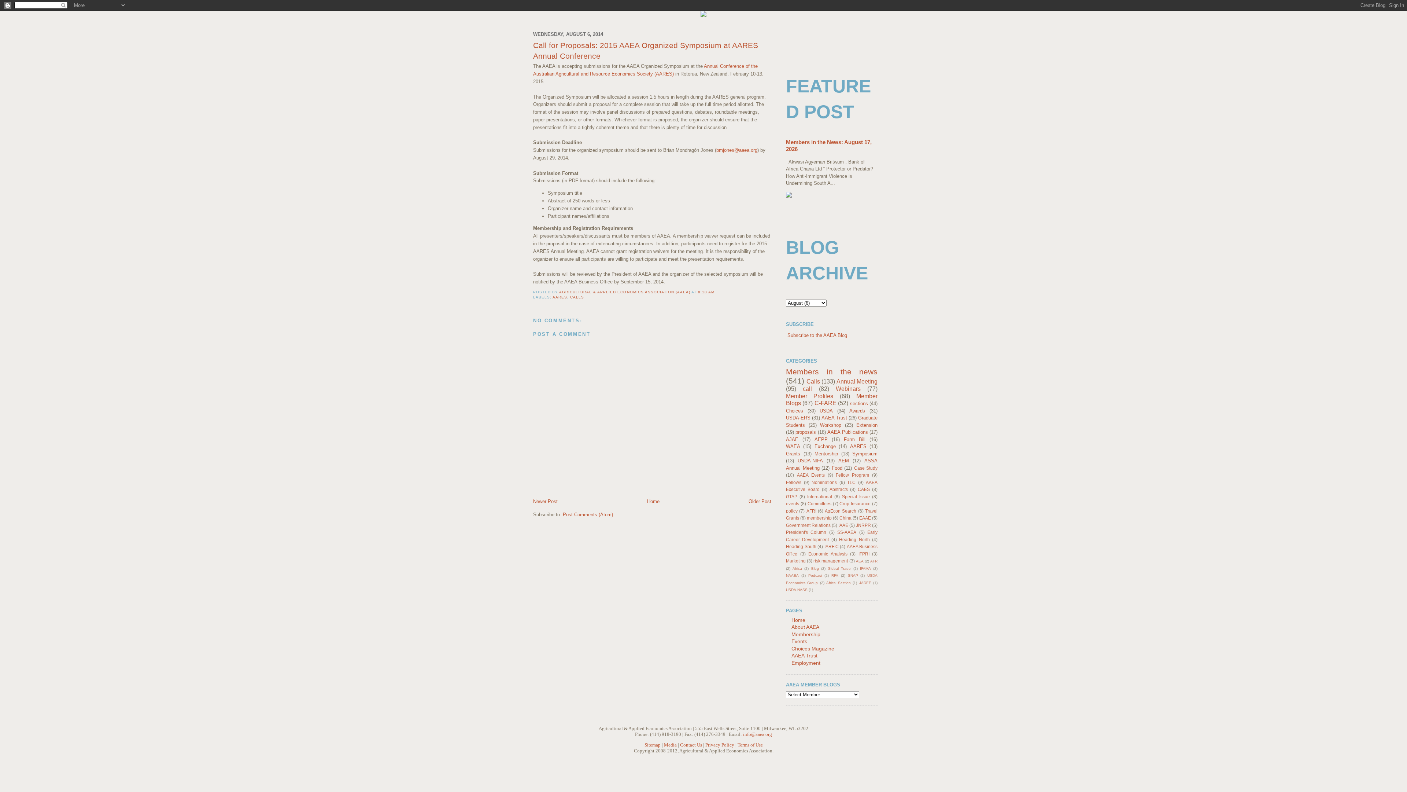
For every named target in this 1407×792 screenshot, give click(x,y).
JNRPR (863, 525)
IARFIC (831, 546)
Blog (815, 568)
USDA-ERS (798, 418)
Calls (577, 297)
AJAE (792, 439)
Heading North (854, 539)
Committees (819, 503)
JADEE (865, 583)
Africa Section (838, 583)
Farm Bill (854, 439)
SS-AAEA (846, 532)
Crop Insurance (855, 503)
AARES (560, 297)
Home (653, 501)
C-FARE (826, 403)
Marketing (796, 560)
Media (670, 745)
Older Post (760, 501)
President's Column (806, 532)
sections (859, 403)
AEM (843, 460)
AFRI (811, 511)
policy (792, 511)
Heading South (801, 546)
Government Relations (808, 525)
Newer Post (545, 501)
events (792, 503)
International (819, 496)
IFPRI (863, 553)
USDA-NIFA (810, 460)
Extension (867, 425)
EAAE (865, 518)
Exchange (825, 446)
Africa (797, 568)
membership (819, 518)
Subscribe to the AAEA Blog (817, 335)
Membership (805, 634)
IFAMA (865, 568)
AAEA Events (811, 475)
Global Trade (839, 568)
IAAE (843, 525)
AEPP (821, 439)
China (845, 518)
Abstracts (839, 489)
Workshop (830, 425)
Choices (794, 411)
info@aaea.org (757, 734)
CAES (864, 489)
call (807, 389)
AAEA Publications (847, 432)
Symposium (865, 453)
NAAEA (792, 575)
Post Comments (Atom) (588, 514)
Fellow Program (852, 475)
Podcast (815, 575)
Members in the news (832, 371)
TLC (851, 482)
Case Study (866, 468)
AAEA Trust (834, 418)
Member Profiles (809, 396)
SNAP (853, 575)
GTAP (791, 496)
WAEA (793, 446)
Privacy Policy (719, 745)
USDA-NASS (797, 590)
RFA (834, 575)
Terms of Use (750, 745)
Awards (857, 411)
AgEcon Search (840, 511)
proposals (805, 432)
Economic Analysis (827, 553)
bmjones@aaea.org (736, 150)
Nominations (824, 482)
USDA (826, 411)
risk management (830, 560)
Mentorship (826, 453)
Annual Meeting (857, 381)
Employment (805, 663)
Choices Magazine (812, 649)
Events (799, 641)
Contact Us (691, 745)
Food (837, 468)
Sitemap (653, 745)
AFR (874, 561)
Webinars (848, 389)
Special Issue (856, 496)
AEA (860, 561)
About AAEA (805, 627)
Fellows (793, 482)
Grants (793, 453)
